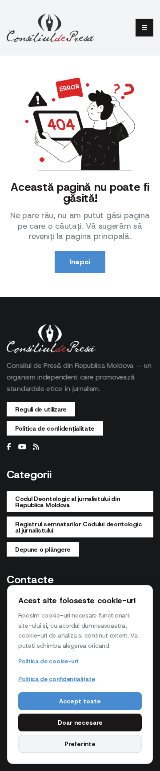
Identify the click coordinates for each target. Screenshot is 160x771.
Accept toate (80, 701)
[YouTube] (22, 447)
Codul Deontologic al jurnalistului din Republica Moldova (67, 502)
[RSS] (36, 447)
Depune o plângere (43, 549)
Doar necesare (80, 723)
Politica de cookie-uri (48, 661)
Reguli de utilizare (41, 409)
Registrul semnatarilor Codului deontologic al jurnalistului (78, 527)
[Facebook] (9, 447)
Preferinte (80, 744)
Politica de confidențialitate (55, 428)
